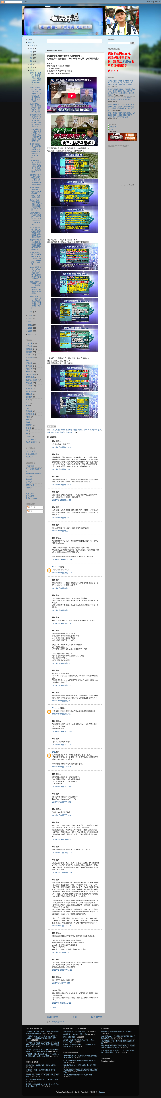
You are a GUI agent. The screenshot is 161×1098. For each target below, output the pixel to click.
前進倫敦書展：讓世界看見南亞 (75, 1031)
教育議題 (29, 363)
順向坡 (94, 430)
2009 (30, 331)
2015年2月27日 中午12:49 (62, 872)
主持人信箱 (30, 494)
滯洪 (48, 432)
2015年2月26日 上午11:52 (62, 732)
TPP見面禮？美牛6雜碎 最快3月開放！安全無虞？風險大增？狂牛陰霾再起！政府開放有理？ (35, 135)
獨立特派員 (30, 485)
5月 (31, 61)
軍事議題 (29, 366)
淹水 (85, 430)
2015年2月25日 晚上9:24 (61, 485)
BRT (27, 419)
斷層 (57, 432)
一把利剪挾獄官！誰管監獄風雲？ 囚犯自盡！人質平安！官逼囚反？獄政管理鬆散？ (35, 166)
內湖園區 (61, 430)
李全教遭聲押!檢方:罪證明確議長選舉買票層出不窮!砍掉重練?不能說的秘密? (35, 232)
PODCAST (30, 457)
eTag (27, 403)
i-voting (28, 436)
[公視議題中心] (112, 127)
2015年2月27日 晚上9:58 (61, 952)
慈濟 (99, 430)
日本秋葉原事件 (31, 442)
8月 (31, 52)
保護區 (80, 430)
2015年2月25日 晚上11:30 (62, 559)
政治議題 (29, 346)
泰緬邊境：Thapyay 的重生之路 (75, 1034)
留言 (30, 511)
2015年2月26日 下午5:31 (61, 815)
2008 (30, 334)
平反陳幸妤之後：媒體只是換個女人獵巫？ (116, 1031)
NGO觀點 (29, 476)
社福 (75, 430)
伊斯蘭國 (29, 397)
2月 (31, 70)
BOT (27, 400)
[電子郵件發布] (75, 432)
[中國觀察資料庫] (122, 140)
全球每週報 (30, 377)
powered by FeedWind (128, 185)
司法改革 (29, 388)
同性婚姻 (29, 411)
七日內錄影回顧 (31, 454)
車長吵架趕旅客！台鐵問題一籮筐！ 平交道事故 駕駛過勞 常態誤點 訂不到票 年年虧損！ (35, 150)
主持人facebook (31, 498)
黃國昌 (28, 417)
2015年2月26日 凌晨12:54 (62, 573)
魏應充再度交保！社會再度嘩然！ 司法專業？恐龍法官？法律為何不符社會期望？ (35, 258)
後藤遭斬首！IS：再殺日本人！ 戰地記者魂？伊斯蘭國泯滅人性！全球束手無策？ (35, 302)
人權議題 (29, 383)
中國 (27, 360)
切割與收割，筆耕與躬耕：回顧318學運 (40, 1065)
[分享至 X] (52, 426)
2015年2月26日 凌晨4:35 (61, 685)
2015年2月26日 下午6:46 (61, 839)
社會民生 (29, 343)
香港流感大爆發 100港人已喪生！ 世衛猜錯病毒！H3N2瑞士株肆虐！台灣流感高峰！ (35, 287)
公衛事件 (29, 355)
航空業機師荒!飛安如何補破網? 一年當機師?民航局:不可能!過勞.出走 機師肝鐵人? (35, 218)
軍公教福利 (30, 391)
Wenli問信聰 (30, 374)
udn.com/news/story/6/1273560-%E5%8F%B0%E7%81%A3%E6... (120, 99)
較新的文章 (52, 1017)
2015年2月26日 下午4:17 (61, 787)
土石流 (54, 430)
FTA (27, 405)
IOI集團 (28, 428)
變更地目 (69, 432)
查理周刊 (29, 425)
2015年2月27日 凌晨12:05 (62, 853)
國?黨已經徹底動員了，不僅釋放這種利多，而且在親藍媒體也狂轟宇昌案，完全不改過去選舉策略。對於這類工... (121, 92)
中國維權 (29, 394)
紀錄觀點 (29, 488)
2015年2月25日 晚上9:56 (61, 518)
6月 (31, 58)
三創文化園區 (31, 439)
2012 (30, 322)
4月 (31, 64)
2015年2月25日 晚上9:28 (61, 500)
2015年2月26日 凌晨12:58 (62, 588)
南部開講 (29, 479)
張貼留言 (53, 1008)
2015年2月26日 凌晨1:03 (61, 610)
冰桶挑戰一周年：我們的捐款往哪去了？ (40, 1070)
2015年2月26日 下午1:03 (61, 745)
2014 (30, 316)
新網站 (126, 61)
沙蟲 (54, 752)
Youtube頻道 (30, 451)
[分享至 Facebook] (55, 426)
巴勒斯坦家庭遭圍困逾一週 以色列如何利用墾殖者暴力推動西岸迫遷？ (118, 1046)
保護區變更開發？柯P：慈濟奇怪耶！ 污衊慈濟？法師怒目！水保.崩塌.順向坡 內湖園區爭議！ (35, 94)
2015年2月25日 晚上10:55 (62, 531)
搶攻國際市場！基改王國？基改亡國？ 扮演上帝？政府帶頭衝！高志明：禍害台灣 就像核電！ (35, 120)
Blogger (101, 1092)
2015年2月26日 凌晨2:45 (61, 663)
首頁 (74, 1017)
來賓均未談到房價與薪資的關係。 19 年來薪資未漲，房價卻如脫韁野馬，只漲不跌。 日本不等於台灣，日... (121, 115)
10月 (32, 45)
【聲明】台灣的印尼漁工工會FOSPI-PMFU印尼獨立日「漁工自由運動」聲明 (42, 1050)
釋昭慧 (62, 432)
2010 (30, 328)
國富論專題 (30, 357)
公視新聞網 (30, 466)
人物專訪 (29, 372)
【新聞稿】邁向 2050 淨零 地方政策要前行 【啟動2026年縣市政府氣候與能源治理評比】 (41, 1038)
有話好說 (69, 430)
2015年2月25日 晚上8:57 (61, 447)
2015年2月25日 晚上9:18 (61, 469)
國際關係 (29, 352)
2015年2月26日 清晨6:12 (61, 701)
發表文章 (32, 507)
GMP (27, 408)
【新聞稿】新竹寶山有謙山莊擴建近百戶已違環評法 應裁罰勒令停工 (42, 1032)
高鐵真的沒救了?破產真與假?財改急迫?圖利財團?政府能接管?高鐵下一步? (36, 205)
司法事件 (29, 369)
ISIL (27, 431)
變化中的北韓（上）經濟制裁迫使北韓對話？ (79, 1065)
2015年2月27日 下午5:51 (61, 926)
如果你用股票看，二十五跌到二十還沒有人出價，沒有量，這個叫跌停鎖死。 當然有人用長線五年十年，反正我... (121, 107)
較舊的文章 (96, 1017)
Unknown (56, 567)
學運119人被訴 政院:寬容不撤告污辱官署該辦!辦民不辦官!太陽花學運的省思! (35, 192)
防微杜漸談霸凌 (69, 1037)
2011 (30, 325)
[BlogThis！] (50, 426)
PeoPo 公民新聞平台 (33, 474)
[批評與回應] (110, 129)
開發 (89, 430)
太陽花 (28, 422)
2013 (30, 319)
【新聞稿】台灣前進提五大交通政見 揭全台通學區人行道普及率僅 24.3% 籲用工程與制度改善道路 (42, 1045)
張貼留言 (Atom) (58, 1022)
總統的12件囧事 (31, 380)
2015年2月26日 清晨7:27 (61, 714)
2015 (30, 43)
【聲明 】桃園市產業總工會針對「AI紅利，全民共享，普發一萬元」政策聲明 (42, 1055)
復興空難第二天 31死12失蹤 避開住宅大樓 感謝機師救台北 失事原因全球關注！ (35, 245)
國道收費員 (30, 414)
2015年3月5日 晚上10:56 (61, 1003)
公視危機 (29, 386)
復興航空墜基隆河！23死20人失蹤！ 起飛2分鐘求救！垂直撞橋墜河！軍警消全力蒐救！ (35, 273)
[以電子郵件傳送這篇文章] (48, 426)
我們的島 (29, 482)
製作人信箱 (30, 496)
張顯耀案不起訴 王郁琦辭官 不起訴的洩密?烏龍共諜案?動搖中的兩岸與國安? (35, 179)
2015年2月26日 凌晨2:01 (61, 623)
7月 (31, 55)
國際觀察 (29, 349)
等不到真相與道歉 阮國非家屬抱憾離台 (77, 1075)
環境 (53, 432)
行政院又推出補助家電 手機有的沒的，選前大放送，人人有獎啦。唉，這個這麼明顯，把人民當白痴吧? (121, 82)
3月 (31, 67)
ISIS (27, 434)
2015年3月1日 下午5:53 (61, 983)
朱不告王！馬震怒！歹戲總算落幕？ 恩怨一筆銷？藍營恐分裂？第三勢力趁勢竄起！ (35, 78)
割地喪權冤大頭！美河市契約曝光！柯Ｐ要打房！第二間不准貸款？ (35, 108)
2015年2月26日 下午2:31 (61, 767)
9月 (31, 49)
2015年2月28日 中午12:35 (62, 970)
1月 (31, 312)
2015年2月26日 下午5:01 (61, 802)
